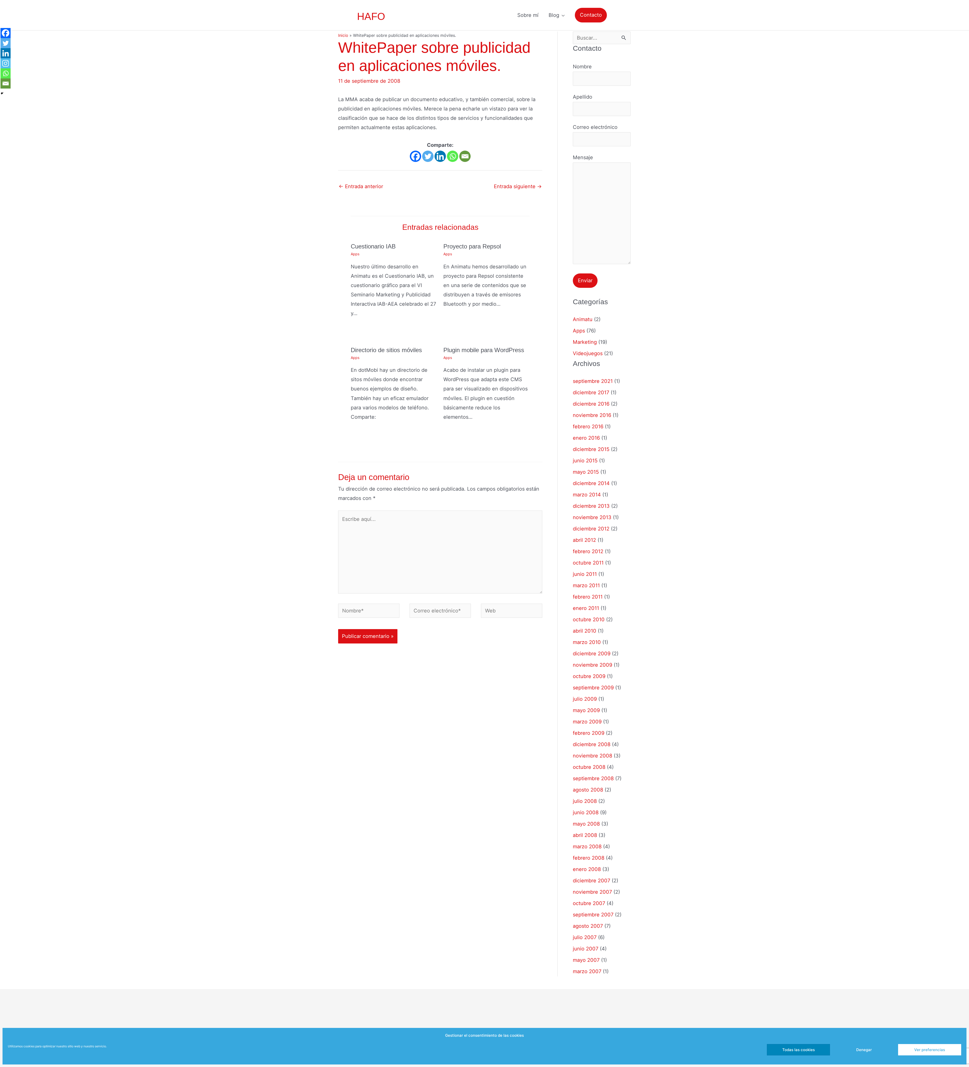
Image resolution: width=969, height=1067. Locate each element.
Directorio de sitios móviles (386, 350)
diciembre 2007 (591, 881)
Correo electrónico (595, 127)
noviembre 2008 (592, 756)
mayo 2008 (586, 824)
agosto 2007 (588, 926)
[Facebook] (415, 156)
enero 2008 (587, 869)
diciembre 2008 (591, 744)
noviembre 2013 (592, 517)
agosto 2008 (588, 790)
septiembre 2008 (593, 778)
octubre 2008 (589, 767)
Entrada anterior (361, 186)
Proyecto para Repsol (472, 246)
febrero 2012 (588, 551)
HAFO (371, 16)
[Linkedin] (440, 156)
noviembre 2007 (592, 892)
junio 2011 (585, 574)
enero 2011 (586, 608)
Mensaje (583, 157)
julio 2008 (585, 801)
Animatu (583, 319)
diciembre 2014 (591, 483)
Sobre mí (528, 15)
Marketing (585, 342)
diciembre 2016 (591, 404)
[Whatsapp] (452, 156)
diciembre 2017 (591, 392)
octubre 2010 (589, 619)
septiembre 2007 (593, 915)
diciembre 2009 (591, 654)
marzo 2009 (587, 722)
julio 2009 (585, 699)
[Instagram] (6, 63)
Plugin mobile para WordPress (483, 350)
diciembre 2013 (591, 506)
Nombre (582, 67)
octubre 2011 (588, 563)
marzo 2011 (586, 585)
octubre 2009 (589, 676)
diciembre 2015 (591, 449)
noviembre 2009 (592, 665)
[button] (591, 15)
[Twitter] (428, 156)
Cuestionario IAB (373, 246)
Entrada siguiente (518, 186)
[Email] (465, 156)
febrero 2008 (588, 858)
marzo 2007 (587, 971)
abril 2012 (584, 540)
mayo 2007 (586, 960)
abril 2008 (585, 835)
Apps (355, 254)
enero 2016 (586, 438)
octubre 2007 (589, 903)
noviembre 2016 (592, 415)
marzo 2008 (587, 847)
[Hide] (2, 93)
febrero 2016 (588, 427)
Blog (554, 15)
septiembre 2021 (593, 381)
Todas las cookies (798, 1049)
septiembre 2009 (593, 688)
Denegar (864, 1049)
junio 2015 (585, 461)
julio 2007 (585, 937)
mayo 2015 (586, 472)
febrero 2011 (588, 597)
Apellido (582, 97)
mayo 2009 (586, 710)
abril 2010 (584, 631)
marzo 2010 (587, 642)
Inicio (343, 35)
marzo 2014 (587, 495)
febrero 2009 (588, 733)
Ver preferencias (929, 1049)
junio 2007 (585, 949)
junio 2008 (586, 812)
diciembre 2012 (591, 529)
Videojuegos (588, 353)
